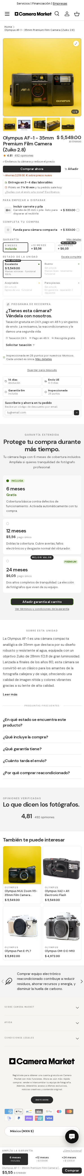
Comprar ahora (31, 169)
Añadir (73, 169)
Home (8, 26)
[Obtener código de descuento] (76, 412)
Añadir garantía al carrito (42, 602)
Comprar (72, 1170)
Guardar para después (42, 370)
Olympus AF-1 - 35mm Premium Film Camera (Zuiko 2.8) (39, 30)
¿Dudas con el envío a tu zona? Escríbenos (32, 192)
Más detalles (74, 239)
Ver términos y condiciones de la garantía (42, 609)
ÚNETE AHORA (42, 1100)
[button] (77, 14)
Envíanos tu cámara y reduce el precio (30, 161)
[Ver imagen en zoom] (76, 43)
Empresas (60, 3)
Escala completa (71, 256)
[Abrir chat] (72, 1136)
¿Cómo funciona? (72, 1150)
